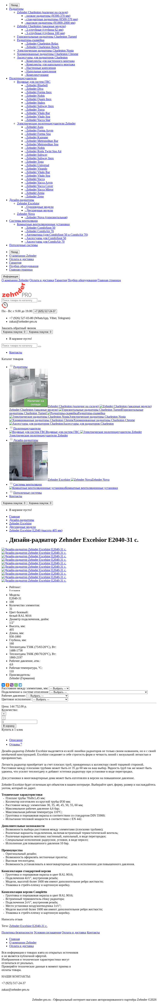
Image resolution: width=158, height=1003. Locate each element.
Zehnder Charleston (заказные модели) (41, 26)
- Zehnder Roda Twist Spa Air (43, 151)
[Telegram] (20, 685)
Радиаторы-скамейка (30, 40)
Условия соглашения (47, 932)
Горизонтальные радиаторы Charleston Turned (47, 36)
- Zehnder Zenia (34, 193)
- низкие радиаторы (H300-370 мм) (47, 15)
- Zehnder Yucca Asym (39, 182)
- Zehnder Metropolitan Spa (41, 144)
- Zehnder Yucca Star (37, 120)
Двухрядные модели (22, 527)
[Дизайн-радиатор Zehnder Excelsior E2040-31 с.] (34, 549)
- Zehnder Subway (36, 154)
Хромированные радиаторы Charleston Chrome (47, 54)
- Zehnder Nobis (35, 95)
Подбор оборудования (23, 266)
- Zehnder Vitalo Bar (37, 113)
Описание (16, 740)
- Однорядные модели (39, 206)
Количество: (10, 710)
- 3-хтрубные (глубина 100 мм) (45, 33)
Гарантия (15, 262)
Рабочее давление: (14, 695)
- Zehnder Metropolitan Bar (41, 140)
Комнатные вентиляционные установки (43, 224)
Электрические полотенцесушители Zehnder (46, 123)
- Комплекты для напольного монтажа (50, 64)
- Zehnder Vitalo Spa (37, 116)
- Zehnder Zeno (34, 196)
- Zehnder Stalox (35, 102)
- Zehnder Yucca (35, 179)
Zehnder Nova (26, 213)
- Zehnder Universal (37, 165)
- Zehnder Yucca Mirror (39, 189)
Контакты (15, 352)
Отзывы (15, 744)
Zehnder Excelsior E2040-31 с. (28, 926)
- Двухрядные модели (39, 210)
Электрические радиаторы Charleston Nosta (45, 50)
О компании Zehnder (22, 255)
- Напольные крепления (40, 71)
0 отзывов (14, 590)
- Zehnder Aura (34, 127)
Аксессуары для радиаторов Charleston (42, 57)
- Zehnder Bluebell (36, 85)
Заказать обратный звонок (19, 328)
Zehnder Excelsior (28, 203)
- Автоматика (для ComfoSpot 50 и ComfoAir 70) (56, 234)
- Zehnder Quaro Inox (38, 99)
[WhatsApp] (16, 685)
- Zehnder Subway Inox (39, 106)
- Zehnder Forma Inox (38, 92)
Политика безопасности (17, 932)
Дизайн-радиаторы (21, 200)
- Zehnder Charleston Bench (42, 47)
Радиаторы (16, 8)
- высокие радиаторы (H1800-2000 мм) (50, 22)
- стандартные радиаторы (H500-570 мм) (51, 19)
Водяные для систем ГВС (33, 81)
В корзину (9, 725)
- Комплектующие (37, 74)
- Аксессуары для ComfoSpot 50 (45, 238)
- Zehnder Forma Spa (38, 134)
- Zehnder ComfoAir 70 (39, 231)
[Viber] (11, 685)
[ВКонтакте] (3, 685)
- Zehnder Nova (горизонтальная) (46, 217)
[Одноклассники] (7, 685)
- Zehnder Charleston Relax (41, 43)
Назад (14, 5)
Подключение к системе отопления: (25, 692)
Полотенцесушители (23, 78)
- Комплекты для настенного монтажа (50, 61)
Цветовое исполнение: (16, 699)
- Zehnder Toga (34, 161)
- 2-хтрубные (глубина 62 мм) (44, 29)
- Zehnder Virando (36, 168)
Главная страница (21, 269)
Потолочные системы (23, 245)
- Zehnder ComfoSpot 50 (40, 227)
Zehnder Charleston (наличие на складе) (42, 12)
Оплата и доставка (21, 259)
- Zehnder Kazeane (36, 137)
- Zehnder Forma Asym (39, 130)
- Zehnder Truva (35, 109)
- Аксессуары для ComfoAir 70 (45, 241)
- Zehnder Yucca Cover (39, 186)
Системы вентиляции (23, 220)
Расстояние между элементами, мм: (25, 688)
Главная (14, 516)
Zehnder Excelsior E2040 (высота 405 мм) (35, 530)
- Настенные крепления (40, 67)
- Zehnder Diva (34, 88)
